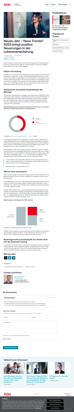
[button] (5, 257)
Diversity (56, 44)
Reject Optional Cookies (55, 404)
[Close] (71, 404)
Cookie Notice (38, 408)
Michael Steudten (10, 59)
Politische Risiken (58, 51)
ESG (68, 47)
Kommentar (7, 322)
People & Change (29, 266)
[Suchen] (69, 4)
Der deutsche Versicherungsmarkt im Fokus (60, 29)
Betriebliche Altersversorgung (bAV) (14, 266)
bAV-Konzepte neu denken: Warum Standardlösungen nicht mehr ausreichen (13, 379)
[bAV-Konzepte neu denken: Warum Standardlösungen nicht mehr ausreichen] (14, 368)
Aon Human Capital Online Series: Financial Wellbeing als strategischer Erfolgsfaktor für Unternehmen (37, 379)
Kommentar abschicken (10, 347)
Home (47, 4)
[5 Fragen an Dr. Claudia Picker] (60, 368)
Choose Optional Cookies (55, 400)
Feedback (37, 393)
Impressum (67, 393)
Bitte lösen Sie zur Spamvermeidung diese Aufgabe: (16, 335)
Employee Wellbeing (59, 47)
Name (6, 317)
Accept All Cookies (55, 408)
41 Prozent (24, 154)
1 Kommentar (17, 55)
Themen (53, 4)
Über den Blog (63, 4)
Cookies (68, 395)
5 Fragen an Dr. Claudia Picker (59, 377)
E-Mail (34, 317)
